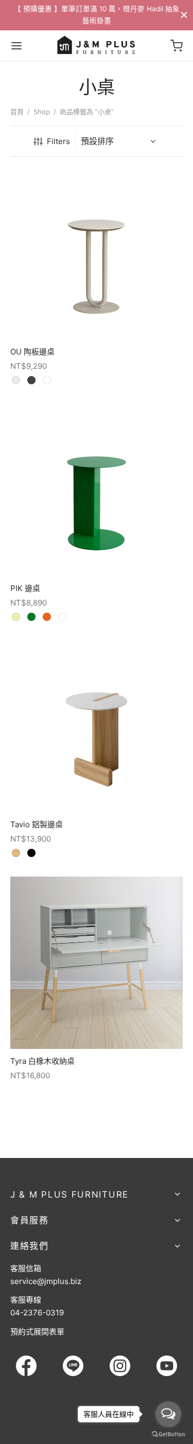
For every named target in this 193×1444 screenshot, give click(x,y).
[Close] (184, 15)
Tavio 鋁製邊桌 (36, 824)
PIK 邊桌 (25, 588)
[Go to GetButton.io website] (168, 1434)
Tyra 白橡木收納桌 (42, 1061)
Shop (41, 112)
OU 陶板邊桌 (32, 351)
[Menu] (16, 46)
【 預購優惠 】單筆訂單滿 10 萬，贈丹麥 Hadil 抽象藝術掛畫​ (97, 15)
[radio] (16, 380)
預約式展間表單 (37, 1331)
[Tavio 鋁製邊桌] (96, 726)
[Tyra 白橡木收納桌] (96, 963)
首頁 (17, 112)
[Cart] (176, 46)
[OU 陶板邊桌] (96, 253)
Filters (58, 141)
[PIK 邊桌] (96, 490)
